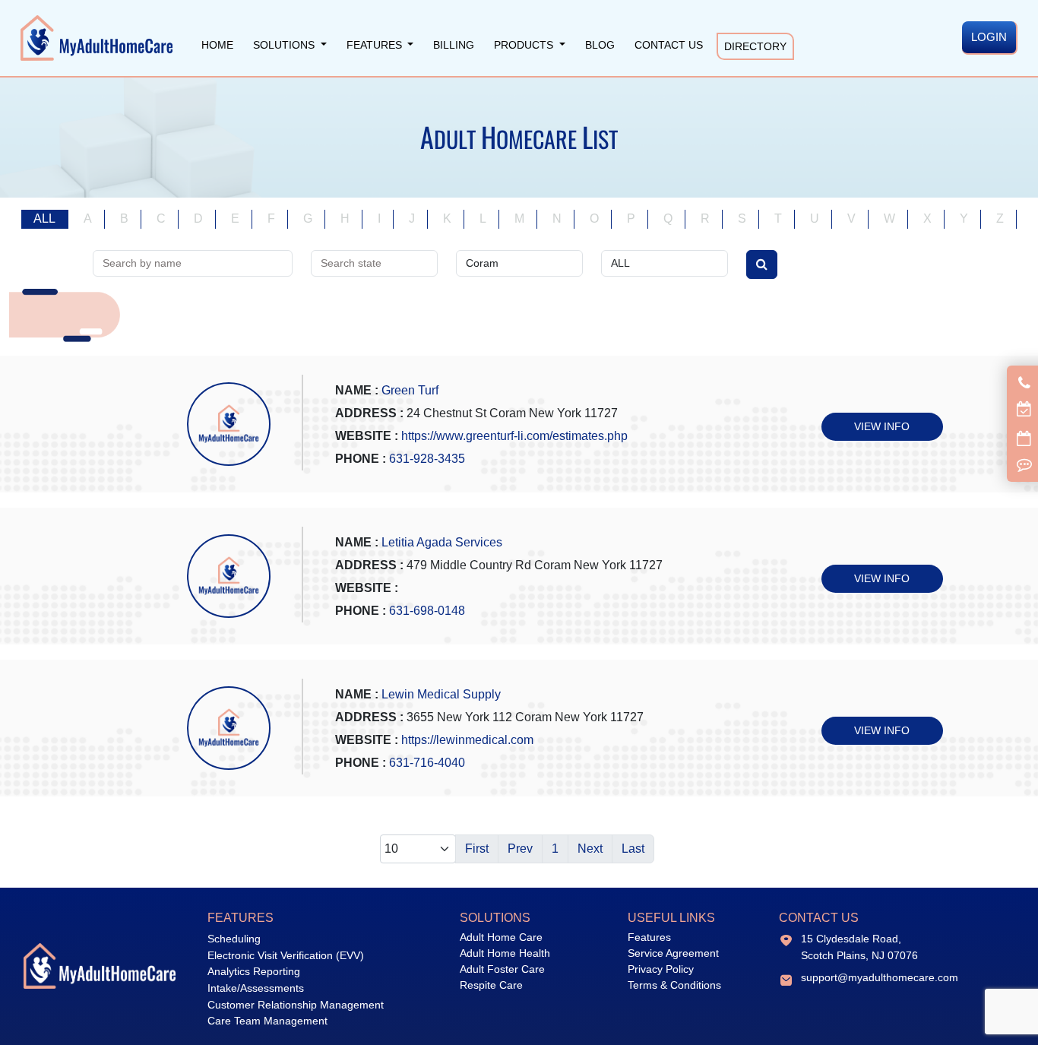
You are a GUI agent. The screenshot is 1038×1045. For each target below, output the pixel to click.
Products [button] (525, 45)
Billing (453, 45)
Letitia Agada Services (441, 542)
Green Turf (409, 390)
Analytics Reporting (253, 971)
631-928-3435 (427, 458)
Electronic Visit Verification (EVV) (285, 955)
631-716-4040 (427, 762)
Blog (600, 45)
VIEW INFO (882, 426)
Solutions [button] (285, 45)
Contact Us (669, 45)
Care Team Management (267, 1021)
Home (217, 45)
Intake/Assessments (255, 988)
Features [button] (376, 45)
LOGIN (989, 36)
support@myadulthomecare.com (879, 977)
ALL (44, 218)
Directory (755, 46)
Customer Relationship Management (295, 1005)
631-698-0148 (427, 610)
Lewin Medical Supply (441, 694)
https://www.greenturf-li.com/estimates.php (514, 435)
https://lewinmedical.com (467, 739)
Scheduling (234, 939)
